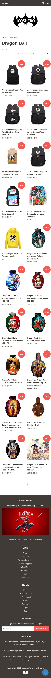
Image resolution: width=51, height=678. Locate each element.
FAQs (25, 574)
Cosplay (25, 607)
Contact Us (26, 577)
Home (4, 37)
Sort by (4, 49)
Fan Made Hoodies (26, 593)
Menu (7, 3)
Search (25, 553)
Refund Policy (25, 567)
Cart (47, 3)
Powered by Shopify (36, 668)
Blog (25, 611)
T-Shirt (25, 600)
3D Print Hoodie (25, 597)
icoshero (25, 668)
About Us (25, 556)
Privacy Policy (25, 570)
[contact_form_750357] (45, 672)
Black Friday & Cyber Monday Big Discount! (25, 506)
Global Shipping (25, 563)
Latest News (25, 500)
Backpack (25, 604)
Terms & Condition (25, 560)
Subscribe (41, 628)
